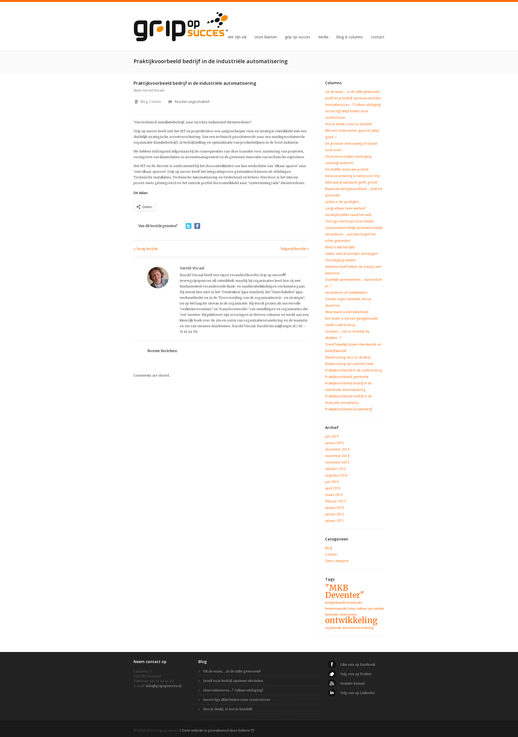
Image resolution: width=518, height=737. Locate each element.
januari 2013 (334, 507)
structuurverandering (358, 628)
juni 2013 (332, 481)
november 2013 (337, 462)
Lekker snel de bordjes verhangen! (351, 253)
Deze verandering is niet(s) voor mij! (352, 176)
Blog (144, 101)
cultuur (361, 608)
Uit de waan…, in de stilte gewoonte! (352, 91)
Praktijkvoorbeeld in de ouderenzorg (353, 370)
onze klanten (265, 37)
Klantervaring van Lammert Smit (349, 363)
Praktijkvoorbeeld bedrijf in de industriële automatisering (195, 83)
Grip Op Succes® (201, 37)
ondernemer (348, 614)
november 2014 (337, 456)
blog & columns (349, 37)
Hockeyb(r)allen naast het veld (348, 214)
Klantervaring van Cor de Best (347, 357)
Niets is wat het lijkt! (340, 247)
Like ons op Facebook (357, 664)
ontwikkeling (351, 620)
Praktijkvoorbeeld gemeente (347, 376)
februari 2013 (335, 501)
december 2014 (337, 449)
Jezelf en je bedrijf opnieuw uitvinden (353, 98)
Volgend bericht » (295, 249)
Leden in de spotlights (342, 202)
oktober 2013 (335, 468)
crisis (352, 608)
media (323, 37)
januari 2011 (334, 520)
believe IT (246, 730)
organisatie (333, 628)
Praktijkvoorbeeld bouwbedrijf (348, 409)
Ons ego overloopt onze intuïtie (349, 221)
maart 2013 (334, 494)
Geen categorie (337, 561)
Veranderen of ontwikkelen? (346, 292)
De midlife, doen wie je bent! (347, 169)
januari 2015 (334, 443)
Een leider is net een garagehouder (352, 318)
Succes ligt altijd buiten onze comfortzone (236, 700)
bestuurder (354, 602)
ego (370, 608)
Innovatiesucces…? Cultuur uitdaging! (353, 104)
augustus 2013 (336, 475)
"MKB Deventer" (344, 591)
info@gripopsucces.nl (163, 686)
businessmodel (336, 608)
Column (155, 101)
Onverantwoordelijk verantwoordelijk (353, 227)
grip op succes (297, 37)
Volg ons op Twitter (356, 674)
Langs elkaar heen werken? (345, 208)
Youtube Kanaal (352, 683)
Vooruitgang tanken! (340, 260)
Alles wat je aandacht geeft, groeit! (351, 182)
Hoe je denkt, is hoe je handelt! (348, 124)
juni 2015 (332, 436)
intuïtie (379, 608)
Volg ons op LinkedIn (357, 693)
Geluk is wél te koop (340, 325)
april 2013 (332, 488)
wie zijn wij (237, 37)
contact (377, 37)
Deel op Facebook (197, 226)
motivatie (331, 614)
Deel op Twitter (189, 226)
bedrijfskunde (335, 602)
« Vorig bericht (146, 249)
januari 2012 (334, 514)
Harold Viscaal (153, 90)
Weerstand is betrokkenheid (346, 312)
